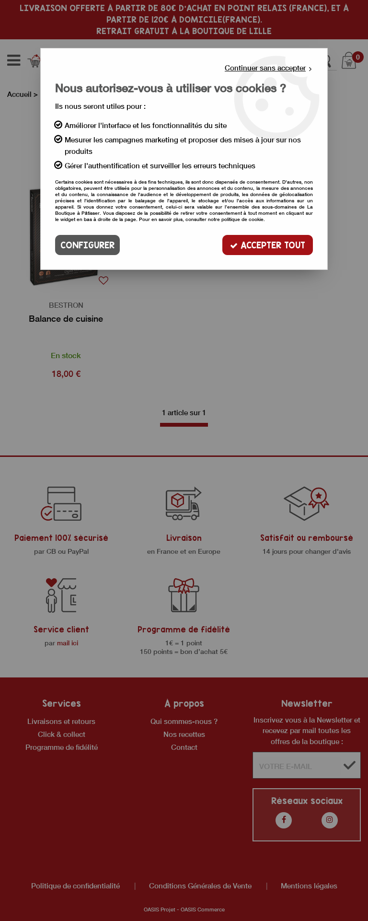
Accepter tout (271, 245)
